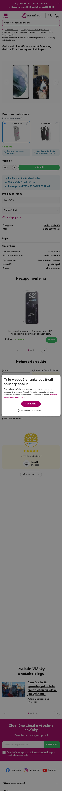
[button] (31, 410)
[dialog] (31, 395)
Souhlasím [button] (31, 404)
